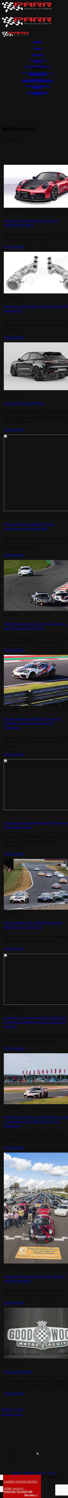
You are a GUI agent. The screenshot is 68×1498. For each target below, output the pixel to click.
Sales (38, 48)
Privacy (41, 1473)
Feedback (29, 1473)
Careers (16, 1473)
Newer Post (12, 1409)
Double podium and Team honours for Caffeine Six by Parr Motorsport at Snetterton (32, 723)
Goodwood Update (18, 1372)
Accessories (37, 72)
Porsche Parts (37, 66)
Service (37, 55)
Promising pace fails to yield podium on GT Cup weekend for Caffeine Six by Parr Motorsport (36, 1122)
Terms (51, 1473)
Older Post (12, 1414)
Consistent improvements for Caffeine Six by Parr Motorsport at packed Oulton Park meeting (35, 1022)
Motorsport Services (38, 86)
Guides (37, 92)
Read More (14, 246)
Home (37, 41)
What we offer (37, 59)
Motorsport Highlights (37, 79)
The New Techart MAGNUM (24, 403)
